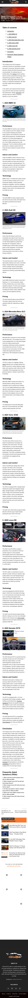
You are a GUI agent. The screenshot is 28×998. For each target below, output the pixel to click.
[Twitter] (19, 988)
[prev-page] (2, 860)
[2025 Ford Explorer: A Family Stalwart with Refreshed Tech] (5, 847)
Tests (5, 5)
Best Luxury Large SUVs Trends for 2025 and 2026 (21, 811)
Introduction (10, 31)
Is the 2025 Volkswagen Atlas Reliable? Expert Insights (17, 840)
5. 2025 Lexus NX (12, 46)
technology (19, 92)
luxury (4, 364)
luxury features (6, 722)
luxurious (5, 762)
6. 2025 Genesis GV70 (13, 48)
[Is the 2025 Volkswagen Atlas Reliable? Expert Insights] (5, 840)
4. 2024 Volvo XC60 (13, 43)
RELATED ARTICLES (8, 819)
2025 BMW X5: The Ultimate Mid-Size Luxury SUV (7, 812)
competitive (6, 764)
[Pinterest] (16, 988)
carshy (3, 20)
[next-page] (5, 860)
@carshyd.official (14, 866)
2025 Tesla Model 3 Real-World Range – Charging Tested (17, 833)
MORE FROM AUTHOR (8, 821)
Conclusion (10, 51)
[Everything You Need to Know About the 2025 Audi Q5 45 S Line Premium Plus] (5, 855)
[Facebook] (8, 988)
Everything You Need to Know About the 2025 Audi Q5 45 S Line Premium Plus (17, 854)
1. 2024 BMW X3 (12, 34)
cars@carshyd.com (17, 979)
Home (2, 5)
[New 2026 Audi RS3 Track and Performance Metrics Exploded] (5, 826)
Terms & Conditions (22, 993)
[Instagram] (12, 988)
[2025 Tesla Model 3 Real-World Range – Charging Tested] (5, 833)
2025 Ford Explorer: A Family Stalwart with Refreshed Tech (17, 846)
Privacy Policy (14, 993)
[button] (2, 2)
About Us (3, 993)
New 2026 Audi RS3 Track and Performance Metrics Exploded (17, 826)
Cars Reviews (4, 849)
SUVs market (21, 618)
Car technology (4, 835)
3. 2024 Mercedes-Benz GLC (15, 40)
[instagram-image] (7, 874)
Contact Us (9, 993)
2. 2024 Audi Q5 (12, 37)
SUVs (14, 74)
